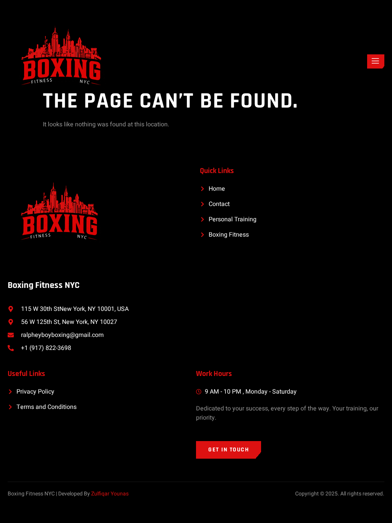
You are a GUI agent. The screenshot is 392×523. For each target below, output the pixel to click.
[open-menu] (375, 61)
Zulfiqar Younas (110, 494)
